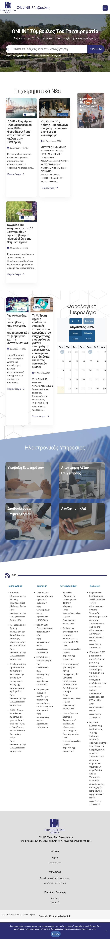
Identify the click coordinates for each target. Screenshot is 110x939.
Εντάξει (55, 934)
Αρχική (55, 857)
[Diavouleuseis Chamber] (28, 521)
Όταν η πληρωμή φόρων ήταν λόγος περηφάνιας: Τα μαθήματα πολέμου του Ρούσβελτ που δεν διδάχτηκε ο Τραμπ (71, 678)
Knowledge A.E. (63, 916)
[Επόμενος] (79, 321)
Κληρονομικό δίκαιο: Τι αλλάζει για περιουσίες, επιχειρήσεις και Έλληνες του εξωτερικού (45, 699)
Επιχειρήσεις (56, 56)
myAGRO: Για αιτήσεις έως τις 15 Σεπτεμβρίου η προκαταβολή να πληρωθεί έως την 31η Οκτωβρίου (20, 233)
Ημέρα (75, 339)
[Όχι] (106, 932)
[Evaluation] (82, 480)
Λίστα (88, 339)
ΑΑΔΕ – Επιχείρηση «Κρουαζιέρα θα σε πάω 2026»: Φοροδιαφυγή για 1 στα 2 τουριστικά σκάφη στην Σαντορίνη (20, 132)
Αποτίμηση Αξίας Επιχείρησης (55, 878)
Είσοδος (55, 898)
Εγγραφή (55, 902)
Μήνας (75, 333)
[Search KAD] (82, 521)
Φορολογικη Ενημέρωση (38, 56)
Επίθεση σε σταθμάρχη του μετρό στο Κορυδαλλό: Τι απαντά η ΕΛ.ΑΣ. (71, 635)
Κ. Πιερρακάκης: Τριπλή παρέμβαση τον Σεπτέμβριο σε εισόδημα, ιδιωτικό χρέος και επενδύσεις (18, 635)
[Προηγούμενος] (72, 321)
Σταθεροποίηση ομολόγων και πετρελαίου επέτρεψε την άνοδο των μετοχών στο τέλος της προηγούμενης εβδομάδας (18, 678)
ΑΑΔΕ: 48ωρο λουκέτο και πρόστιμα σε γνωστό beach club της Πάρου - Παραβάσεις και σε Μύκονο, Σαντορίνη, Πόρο (17, 724)
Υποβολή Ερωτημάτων (55, 883)
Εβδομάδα (88, 333)
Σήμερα (89, 321)
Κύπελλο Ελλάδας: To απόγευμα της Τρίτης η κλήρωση (70, 599)
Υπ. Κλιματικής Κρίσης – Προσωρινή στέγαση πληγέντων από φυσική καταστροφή (54, 128)
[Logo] (55, 827)
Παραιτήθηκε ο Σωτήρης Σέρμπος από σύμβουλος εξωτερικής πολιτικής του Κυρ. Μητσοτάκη (71, 723)
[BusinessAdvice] (28, 480)
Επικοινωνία (55, 862)
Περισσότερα (14, 174)
